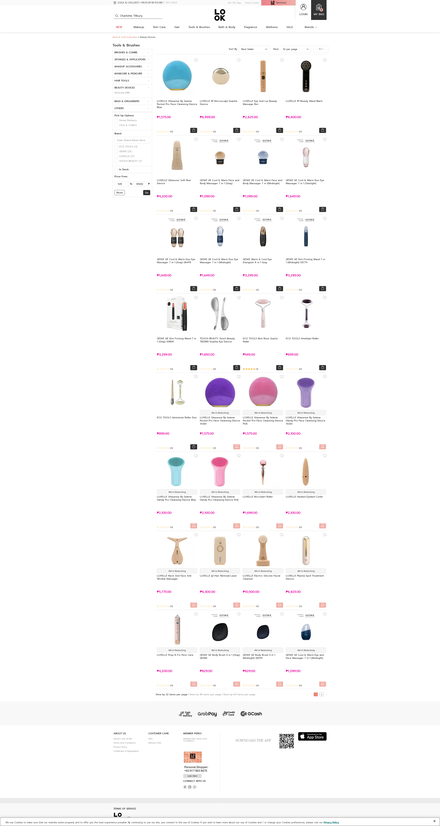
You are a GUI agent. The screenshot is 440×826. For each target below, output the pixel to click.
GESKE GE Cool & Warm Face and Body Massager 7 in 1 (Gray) (219, 181)
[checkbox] (116, 120)
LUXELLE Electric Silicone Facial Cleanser (261, 577)
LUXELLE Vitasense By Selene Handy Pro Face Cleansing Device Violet (305, 421)
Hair (177, 27)
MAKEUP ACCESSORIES (128, 66)
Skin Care (159, 27)
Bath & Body (226, 27)
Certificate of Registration (126, 751)
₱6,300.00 (207, 592)
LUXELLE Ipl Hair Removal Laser (218, 576)
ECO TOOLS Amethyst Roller (302, 338)
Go (146, 192)
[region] (220, 821)
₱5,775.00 (164, 592)
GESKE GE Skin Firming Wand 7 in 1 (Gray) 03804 (176, 340)
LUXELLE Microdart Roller (258, 497)
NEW (119, 27)
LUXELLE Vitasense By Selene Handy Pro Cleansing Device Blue (176, 498)
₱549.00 (249, 355)
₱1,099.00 (207, 196)
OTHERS (119, 108)
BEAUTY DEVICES (124, 88)
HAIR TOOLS (121, 80)
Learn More (192, 776)
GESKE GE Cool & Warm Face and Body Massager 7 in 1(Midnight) (262, 181)
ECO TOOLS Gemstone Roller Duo (177, 417)
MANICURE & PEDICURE (128, 73)
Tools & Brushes (199, 27)
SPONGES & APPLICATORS (130, 59)
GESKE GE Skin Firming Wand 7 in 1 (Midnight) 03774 (305, 261)
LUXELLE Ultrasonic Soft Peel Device (174, 181)
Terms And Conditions (124, 742)
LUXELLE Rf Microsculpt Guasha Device (218, 102)
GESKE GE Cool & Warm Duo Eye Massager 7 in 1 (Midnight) (219, 261)
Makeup (139, 27)
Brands (309, 27)
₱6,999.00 (207, 117)
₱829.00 (206, 671)
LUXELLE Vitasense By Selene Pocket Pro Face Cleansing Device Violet (220, 421)
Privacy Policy (120, 747)
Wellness (272, 27)
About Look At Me (122, 738)
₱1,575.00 (164, 117)
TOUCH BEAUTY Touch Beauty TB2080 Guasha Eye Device (217, 340)
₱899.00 (163, 434)
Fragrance (250, 27)
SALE (290, 27)
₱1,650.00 (207, 355)
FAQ (150, 738)
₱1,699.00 (250, 513)
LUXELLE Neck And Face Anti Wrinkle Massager (174, 577)
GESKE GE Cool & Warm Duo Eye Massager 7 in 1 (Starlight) (305, 181)
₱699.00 (292, 355)
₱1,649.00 (293, 196)
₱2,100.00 (293, 434)
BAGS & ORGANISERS (126, 101)
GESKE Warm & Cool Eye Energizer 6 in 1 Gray (257, 261)
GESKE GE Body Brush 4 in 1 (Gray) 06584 (220, 656)
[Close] (434, 821)
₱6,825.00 (293, 592)
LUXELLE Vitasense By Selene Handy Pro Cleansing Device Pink (219, 498)
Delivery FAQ (154, 742)
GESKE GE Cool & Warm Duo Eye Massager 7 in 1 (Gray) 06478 (176, 261)
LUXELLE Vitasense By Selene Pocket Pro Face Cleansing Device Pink (263, 421)
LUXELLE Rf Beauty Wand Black (304, 101)
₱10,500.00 (251, 592)
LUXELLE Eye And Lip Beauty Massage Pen (260, 102)
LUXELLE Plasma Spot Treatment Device (305, 577)
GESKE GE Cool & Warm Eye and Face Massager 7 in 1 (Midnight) (305, 656)
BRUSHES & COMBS (125, 52)
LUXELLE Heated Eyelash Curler (304, 497)
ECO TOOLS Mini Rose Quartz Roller (260, 340)
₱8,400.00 (293, 117)
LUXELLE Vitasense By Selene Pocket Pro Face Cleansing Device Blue (177, 104)
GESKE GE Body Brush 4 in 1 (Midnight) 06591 (259, 656)
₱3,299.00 (250, 275)
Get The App (234, 2)
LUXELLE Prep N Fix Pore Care (175, 655)
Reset (119, 192)
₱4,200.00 (164, 196)
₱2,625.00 (250, 117)
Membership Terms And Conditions (195, 739)
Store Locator (252, 2)
